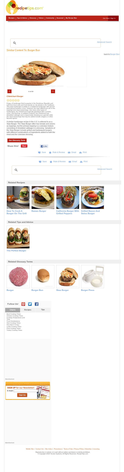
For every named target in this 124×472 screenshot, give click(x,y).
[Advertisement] (62, 29)
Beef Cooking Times (14, 314)
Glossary (32, 18)
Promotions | (58, 449)
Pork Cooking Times (14, 328)
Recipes (12, 18)
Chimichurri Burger (15, 96)
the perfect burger (16, 250)
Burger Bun (115, 54)
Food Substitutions (13, 321)
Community (50, 18)
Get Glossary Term (17, 140)
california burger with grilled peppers (67, 212)
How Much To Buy (13, 325)
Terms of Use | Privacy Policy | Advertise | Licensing (82, 449)
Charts (13, 310)
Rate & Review (59, 152)
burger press (87, 290)
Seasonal (60, 18)
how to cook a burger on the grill (17, 212)
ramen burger (38, 211)
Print (85, 152)
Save (44, 152)
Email (74, 152)
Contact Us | (40, 449)
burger (10, 290)
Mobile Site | (30, 449)
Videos (41, 18)
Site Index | (49, 449)
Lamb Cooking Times (14, 326)
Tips (43, 310)
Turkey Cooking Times (14, 330)
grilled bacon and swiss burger (90, 212)
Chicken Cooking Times (15, 316)
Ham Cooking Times (14, 323)
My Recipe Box (71, 18)
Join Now (106, 18)
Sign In (113, 18)
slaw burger (62, 290)
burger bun (37, 290)
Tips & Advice (22, 18)
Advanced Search (104, 42)
